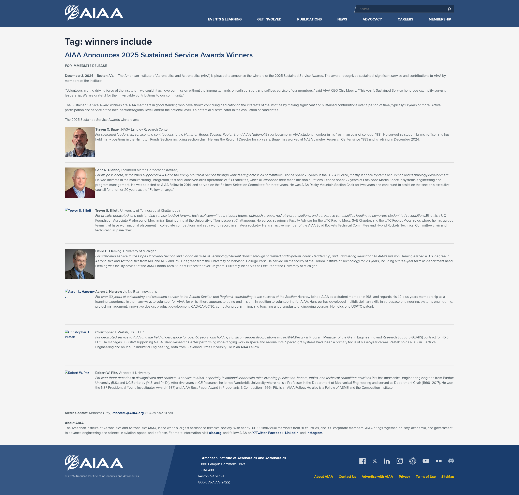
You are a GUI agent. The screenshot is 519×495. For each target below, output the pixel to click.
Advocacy (372, 19)
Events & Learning (225, 19)
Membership (440, 19)
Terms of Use (426, 476)
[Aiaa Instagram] (400, 461)
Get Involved (269, 19)
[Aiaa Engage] (413, 461)
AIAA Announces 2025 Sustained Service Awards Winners (159, 54)
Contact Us (347, 476)
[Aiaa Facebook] (362, 461)
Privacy (404, 476)
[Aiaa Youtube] (426, 461)
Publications (309, 19)
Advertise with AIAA (377, 476)
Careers (405, 19)
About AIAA (323, 476)
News (342, 19)
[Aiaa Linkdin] (387, 461)
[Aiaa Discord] (451, 461)
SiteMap (447, 476)
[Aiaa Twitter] (374, 461)
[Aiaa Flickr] (439, 461)
